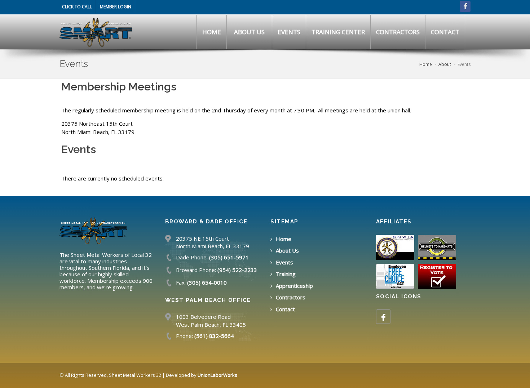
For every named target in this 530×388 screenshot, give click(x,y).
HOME (211, 32)
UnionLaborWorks (217, 375)
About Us (287, 250)
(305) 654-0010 (207, 282)
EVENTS (289, 32)
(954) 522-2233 (237, 269)
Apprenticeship (294, 285)
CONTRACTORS (398, 32)
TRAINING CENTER (338, 32)
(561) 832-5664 (214, 335)
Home (283, 238)
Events (284, 262)
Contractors (290, 297)
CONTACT (445, 32)
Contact (285, 309)
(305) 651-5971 (229, 257)
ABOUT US (249, 32)
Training (286, 273)
